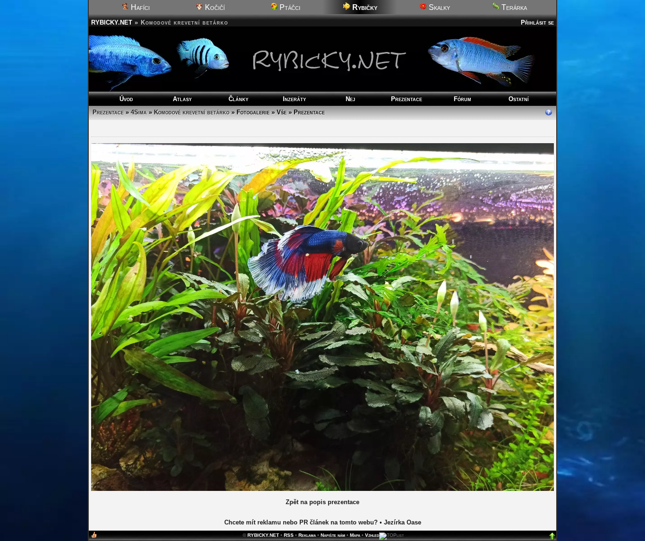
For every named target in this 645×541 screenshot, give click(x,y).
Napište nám (333, 535)
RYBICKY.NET (111, 22)
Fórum (462, 99)
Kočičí (214, 7)
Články (238, 99)
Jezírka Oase (402, 522)
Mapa (355, 535)
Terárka (513, 7)
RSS (289, 535)
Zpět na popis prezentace (322, 502)
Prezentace (406, 99)
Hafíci (139, 7)
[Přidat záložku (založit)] (94, 537)
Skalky (438, 7)
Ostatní (519, 99)
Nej (350, 99)
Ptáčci (289, 7)
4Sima (139, 112)
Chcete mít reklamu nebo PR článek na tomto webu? (301, 522)
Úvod (126, 99)
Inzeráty (294, 99)
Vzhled (372, 535)
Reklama (307, 535)
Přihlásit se (537, 22)
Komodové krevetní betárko (191, 112)
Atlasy (182, 99)
